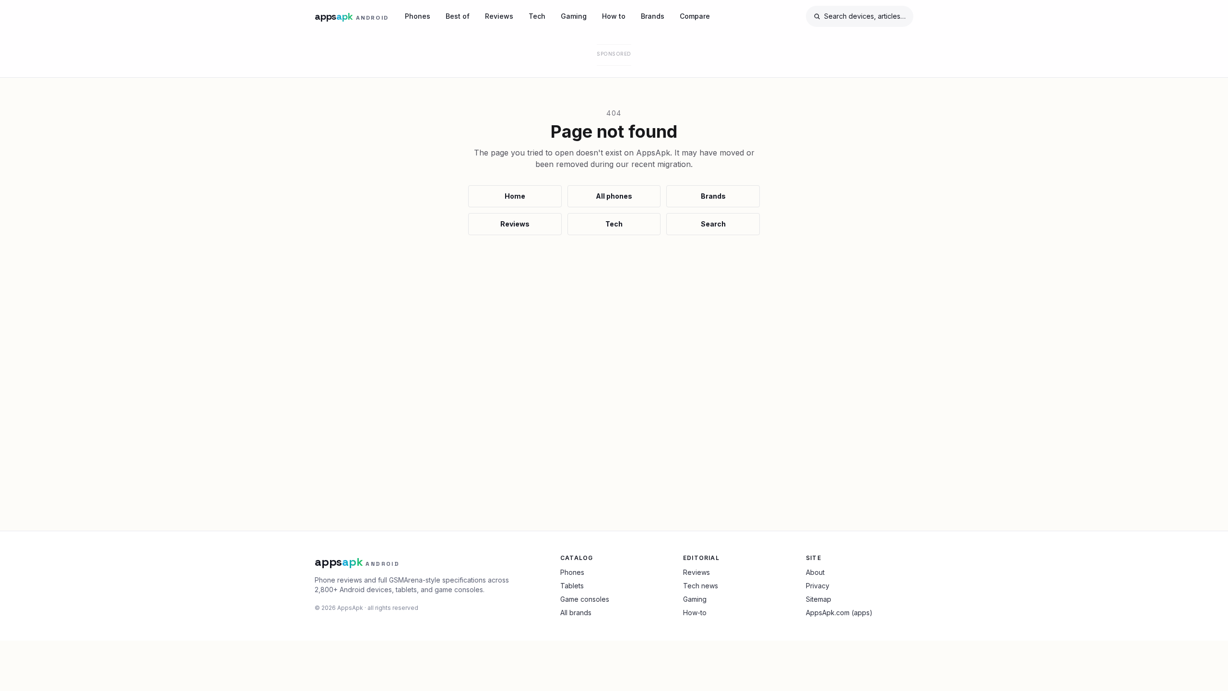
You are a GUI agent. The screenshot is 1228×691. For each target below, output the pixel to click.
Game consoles (584, 599)
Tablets (572, 586)
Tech (537, 16)
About (815, 572)
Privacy (817, 586)
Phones (417, 16)
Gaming (574, 16)
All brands (575, 612)
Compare (695, 16)
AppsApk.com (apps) (839, 612)
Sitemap (818, 599)
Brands (652, 16)
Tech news (700, 586)
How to (614, 16)
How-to (695, 612)
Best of (458, 16)
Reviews (499, 16)
